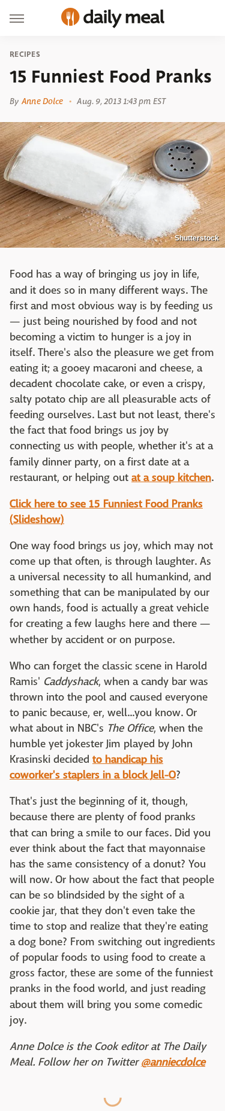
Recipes (25, 54)
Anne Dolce (42, 101)
